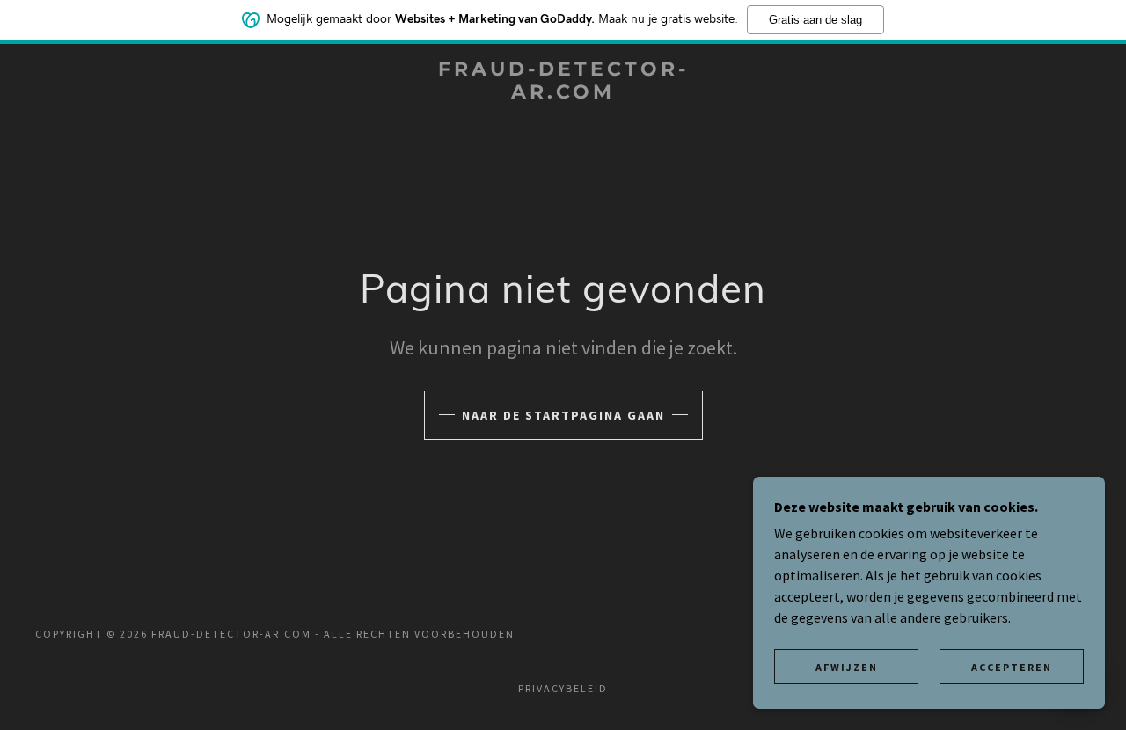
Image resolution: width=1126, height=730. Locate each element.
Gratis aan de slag (815, 19)
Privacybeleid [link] (563, 688)
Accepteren (1011, 667)
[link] (563, 93)
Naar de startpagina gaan (563, 415)
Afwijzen (846, 667)
